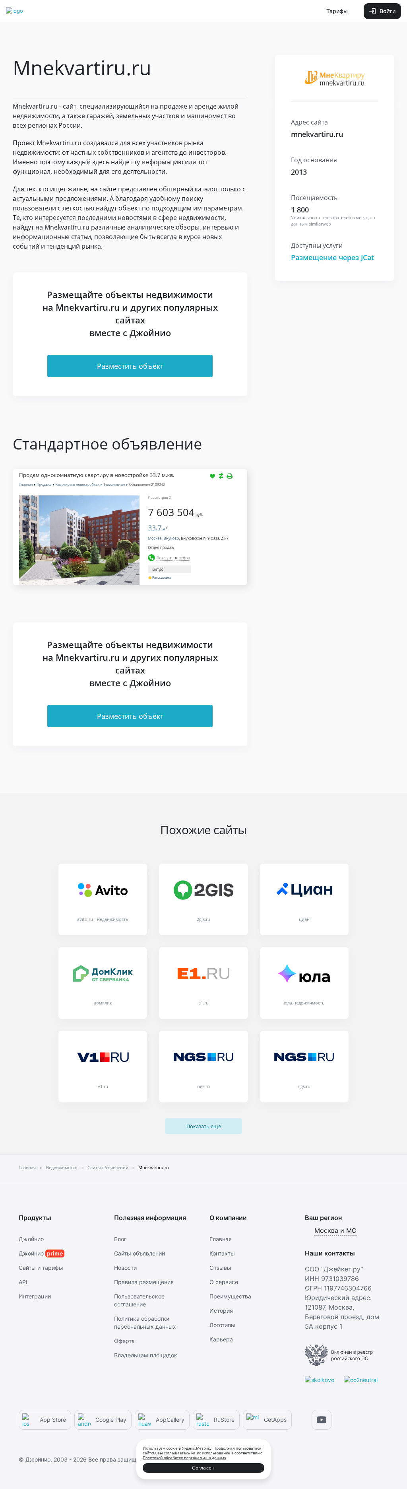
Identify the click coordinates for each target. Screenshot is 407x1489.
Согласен (203, 1467)
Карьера (221, 1339)
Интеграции (35, 1296)
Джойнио (31, 1239)
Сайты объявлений (139, 1253)
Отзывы (220, 1267)
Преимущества (230, 1296)
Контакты (222, 1253)
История (221, 1310)
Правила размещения (144, 1282)
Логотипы (222, 1325)
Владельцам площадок (145, 1355)
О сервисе (223, 1282)
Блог (120, 1239)
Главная (220, 1239)
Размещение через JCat (332, 257)
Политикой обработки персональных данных (184, 1457)
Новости (125, 1267)
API (23, 1282)
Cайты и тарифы (41, 1267)
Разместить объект (130, 366)
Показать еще (203, 1126)
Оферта (124, 1340)
